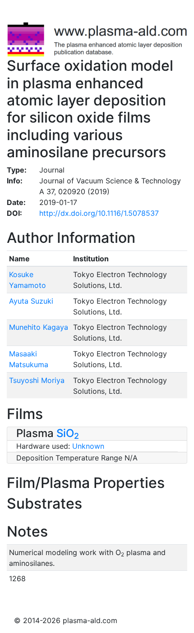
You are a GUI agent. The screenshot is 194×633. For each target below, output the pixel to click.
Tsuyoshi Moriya (37, 380)
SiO (67, 433)
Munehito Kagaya (38, 327)
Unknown (88, 446)
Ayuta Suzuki (31, 300)
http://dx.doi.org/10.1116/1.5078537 (99, 213)
